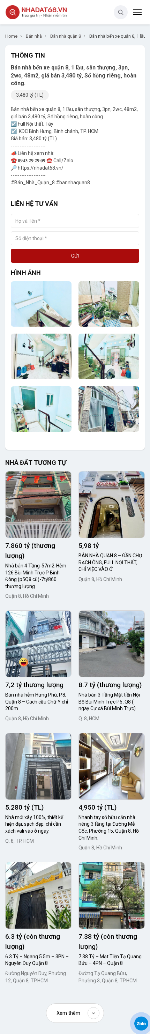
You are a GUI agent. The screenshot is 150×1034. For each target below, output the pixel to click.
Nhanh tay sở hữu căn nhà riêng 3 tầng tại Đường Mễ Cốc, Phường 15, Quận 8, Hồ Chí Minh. (108, 827)
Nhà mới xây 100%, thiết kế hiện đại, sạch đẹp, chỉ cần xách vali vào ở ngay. (34, 824)
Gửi (75, 256)
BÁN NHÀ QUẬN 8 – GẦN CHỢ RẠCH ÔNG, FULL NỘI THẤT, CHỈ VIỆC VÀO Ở (110, 562)
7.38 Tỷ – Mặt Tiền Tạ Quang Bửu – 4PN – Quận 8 (110, 960)
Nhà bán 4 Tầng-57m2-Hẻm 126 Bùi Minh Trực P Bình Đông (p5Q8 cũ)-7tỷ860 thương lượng (35, 576)
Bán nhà (34, 36)
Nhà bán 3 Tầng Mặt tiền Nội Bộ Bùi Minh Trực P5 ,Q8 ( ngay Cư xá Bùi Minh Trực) (109, 701)
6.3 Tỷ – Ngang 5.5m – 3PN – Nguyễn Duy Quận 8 (37, 960)
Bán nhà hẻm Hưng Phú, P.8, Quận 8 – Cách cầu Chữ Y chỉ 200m (36, 701)
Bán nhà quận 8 (65, 36)
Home (11, 36)
